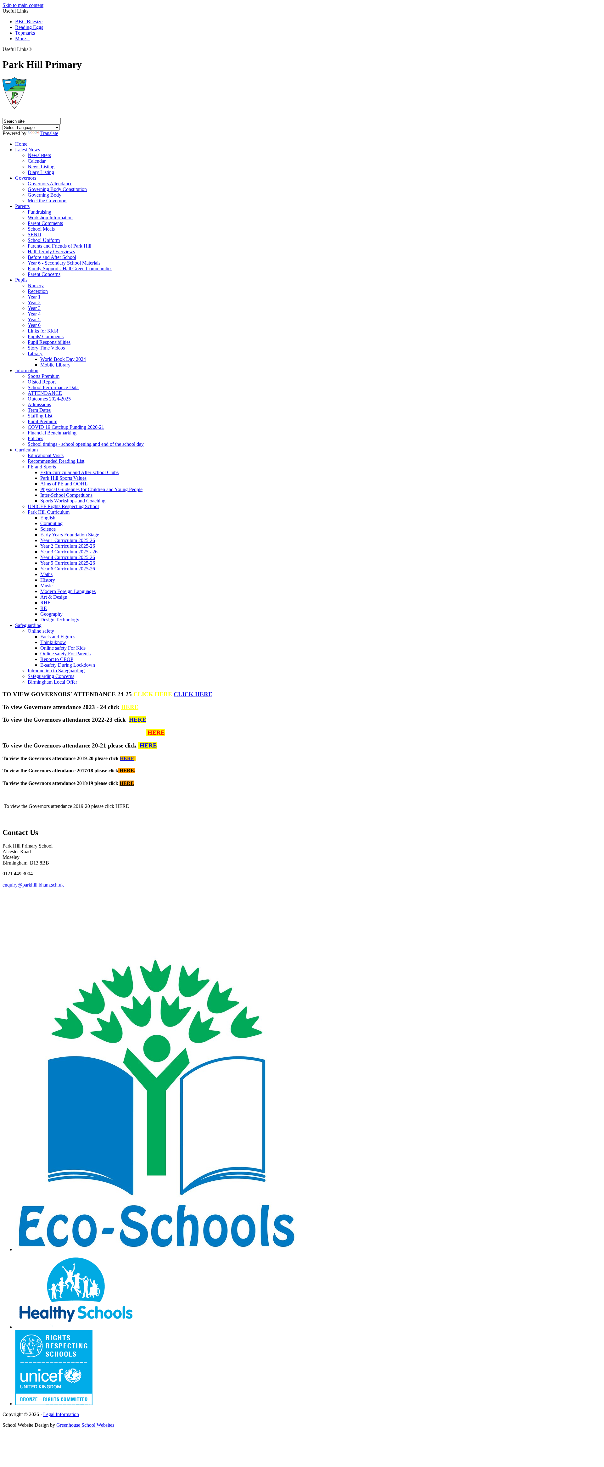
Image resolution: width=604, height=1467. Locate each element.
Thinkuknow (53, 642)
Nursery (36, 285)
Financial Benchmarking (52, 432)
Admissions (39, 404)
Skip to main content (23, 5)
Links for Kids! (43, 330)
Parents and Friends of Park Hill (59, 246)
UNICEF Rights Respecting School (63, 506)
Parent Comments (45, 223)
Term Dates (39, 410)
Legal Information (61, 1414)
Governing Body (44, 195)
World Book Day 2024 (63, 359)
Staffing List (40, 415)
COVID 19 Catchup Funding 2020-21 (66, 427)
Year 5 (34, 319)
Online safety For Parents (65, 653)
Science (48, 529)
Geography (51, 614)
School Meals (41, 229)
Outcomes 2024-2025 (49, 398)
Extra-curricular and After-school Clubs (79, 472)
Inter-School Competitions (66, 495)
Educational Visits (46, 455)
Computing (51, 523)
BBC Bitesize (28, 21)
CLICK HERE (193, 694)
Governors (25, 178)
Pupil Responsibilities (49, 342)
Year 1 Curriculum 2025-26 (67, 540)
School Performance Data (53, 387)
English (47, 517)
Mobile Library (55, 364)
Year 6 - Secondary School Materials (64, 263)
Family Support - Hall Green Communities (70, 268)
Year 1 (34, 297)
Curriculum (26, 449)
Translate (49, 133)
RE (43, 608)
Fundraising (39, 212)
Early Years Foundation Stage (69, 534)
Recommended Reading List (56, 461)
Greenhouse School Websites (85, 1425)
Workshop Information (50, 217)
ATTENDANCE (45, 393)
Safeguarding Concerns (51, 676)
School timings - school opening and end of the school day (86, 444)
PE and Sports (42, 466)
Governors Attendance (50, 183)
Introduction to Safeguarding (56, 670)
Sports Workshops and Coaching (72, 500)
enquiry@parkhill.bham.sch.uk (33, 884)
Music (46, 585)
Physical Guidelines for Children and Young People (91, 489)
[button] (31, 49)
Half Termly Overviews (51, 251)
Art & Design (53, 597)
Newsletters (39, 155)
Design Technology (59, 619)
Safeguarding (28, 625)
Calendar (37, 161)
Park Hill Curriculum (49, 512)
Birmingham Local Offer (52, 682)
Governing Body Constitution (57, 189)
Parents (22, 206)
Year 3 (34, 308)
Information (26, 370)
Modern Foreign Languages (68, 591)
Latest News (27, 149)
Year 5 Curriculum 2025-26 (67, 563)
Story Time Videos (46, 347)
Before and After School (52, 257)
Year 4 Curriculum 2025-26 (67, 557)
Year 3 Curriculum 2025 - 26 (69, 551)
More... (22, 38)
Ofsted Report (42, 381)
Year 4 (34, 313)
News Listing (41, 166)
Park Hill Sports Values (63, 478)
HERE (129, 707)
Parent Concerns (44, 274)
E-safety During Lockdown (67, 665)
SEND (34, 234)
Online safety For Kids (63, 648)
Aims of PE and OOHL (64, 483)
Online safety (41, 631)
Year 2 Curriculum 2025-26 (67, 546)
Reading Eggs (29, 27)
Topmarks (25, 33)
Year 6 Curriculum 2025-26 (67, 568)
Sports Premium (43, 376)
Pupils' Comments (46, 336)
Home (21, 144)
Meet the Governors (47, 200)
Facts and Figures (57, 636)
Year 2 (34, 302)
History (47, 580)
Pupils (21, 280)
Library (35, 353)
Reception (38, 291)
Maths (46, 574)
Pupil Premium (42, 421)
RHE (45, 602)
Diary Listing (41, 172)
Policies (35, 438)
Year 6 (34, 325)
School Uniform (44, 240)
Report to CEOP (56, 659)
